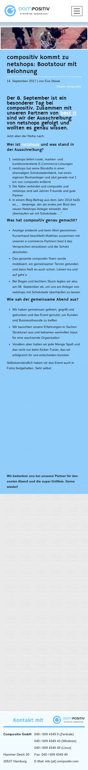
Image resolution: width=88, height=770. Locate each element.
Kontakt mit (28, 720)
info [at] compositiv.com (62, 761)
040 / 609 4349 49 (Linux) (52, 747)
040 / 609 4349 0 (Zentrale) (54, 734)
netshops (30, 144)
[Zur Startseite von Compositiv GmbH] (27, 10)
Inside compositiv (69, 86)
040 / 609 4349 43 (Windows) (55, 741)
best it (68, 113)
